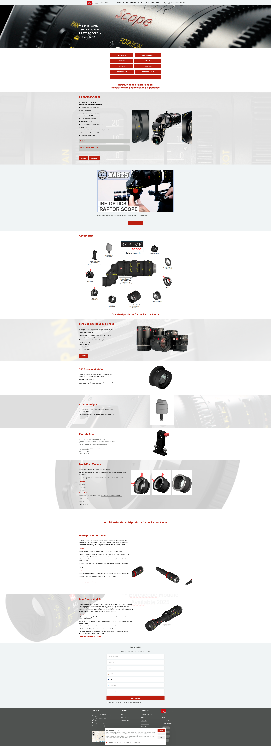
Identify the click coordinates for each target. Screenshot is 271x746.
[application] (103, 736)
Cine (122, 714)
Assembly (143, 717)
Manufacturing (145, 724)
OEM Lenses (124, 723)
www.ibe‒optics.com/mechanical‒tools (111, 495)
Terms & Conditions (166, 723)
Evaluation (144, 720)
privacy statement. (137, 702)
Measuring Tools (125, 720)
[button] (103, 736)
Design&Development (146, 714)
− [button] (93, 734)
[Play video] (135, 190)
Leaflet (97, 741)
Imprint (163, 717)
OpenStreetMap (102, 741)
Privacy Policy (165, 720)
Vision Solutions (125, 717)
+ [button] (93, 732)
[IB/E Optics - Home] (92, 3)
